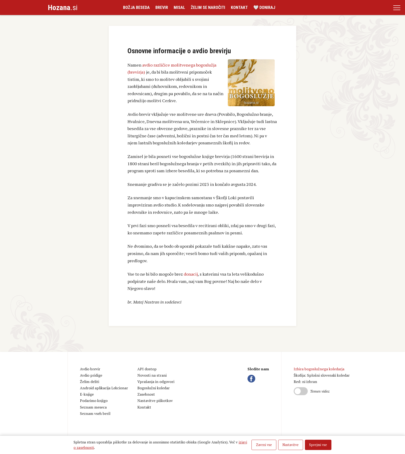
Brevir (161, 7)
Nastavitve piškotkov (155, 400)
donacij (191, 274)
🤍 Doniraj (264, 7)
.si (63, 7)
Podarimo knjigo (94, 400)
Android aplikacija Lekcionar (104, 387)
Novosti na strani (152, 375)
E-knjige (87, 394)
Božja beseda (136, 7)
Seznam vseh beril (95, 413)
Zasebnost (146, 394)
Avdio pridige (91, 375)
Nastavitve (290, 445)
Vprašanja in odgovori (155, 381)
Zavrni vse (264, 445)
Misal (179, 7)
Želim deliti (89, 381)
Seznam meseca (93, 407)
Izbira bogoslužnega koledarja (319, 368)
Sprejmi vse (318, 445)
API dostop (147, 368)
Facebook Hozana (252, 378)
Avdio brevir (90, 368)
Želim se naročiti (208, 7)
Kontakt (239, 7)
